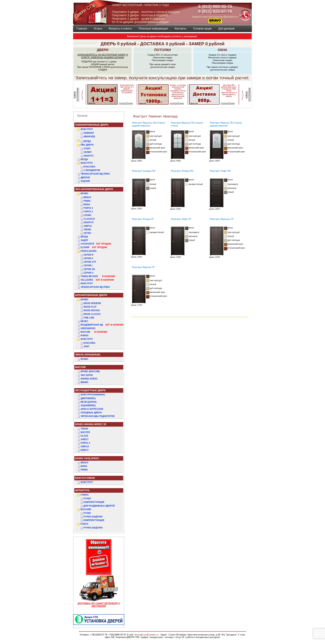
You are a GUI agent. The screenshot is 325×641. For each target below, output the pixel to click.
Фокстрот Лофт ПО (220, 170)
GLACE (84, 436)
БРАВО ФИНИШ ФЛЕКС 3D (90, 424)
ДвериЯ (85, 177)
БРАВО (84, 193)
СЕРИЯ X (88, 258)
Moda (86, 204)
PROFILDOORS (89, 251)
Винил (84, 382)
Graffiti (88, 222)
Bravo (87, 197)
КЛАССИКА (89, 166)
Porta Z (88, 211)
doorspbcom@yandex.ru (146, 634)
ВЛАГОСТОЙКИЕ (85, 478)
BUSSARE (86, 509)
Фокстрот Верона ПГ (143, 267)
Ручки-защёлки (92, 516)
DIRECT (85, 450)
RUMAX (85, 335)
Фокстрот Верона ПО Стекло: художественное (226, 124)
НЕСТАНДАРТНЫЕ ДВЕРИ (90, 390)
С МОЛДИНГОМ (91, 170)
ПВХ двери (87, 145)
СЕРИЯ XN (89, 269)
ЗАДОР (84, 240)
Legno (87, 215)
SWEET (85, 439)
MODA (84, 466)
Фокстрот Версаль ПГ (222, 219)
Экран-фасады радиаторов (97, 416)
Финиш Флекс (89, 378)
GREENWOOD (88, 328)
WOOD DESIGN (91, 310)
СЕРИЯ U (88, 273)
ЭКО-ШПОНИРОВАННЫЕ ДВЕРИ (94, 189)
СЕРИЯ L (88, 265)
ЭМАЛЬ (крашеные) (87, 354)
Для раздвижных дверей (99, 506)
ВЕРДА (87, 141)
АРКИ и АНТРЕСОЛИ (92, 409)
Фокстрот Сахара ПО (143, 170)
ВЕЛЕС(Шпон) (88, 402)
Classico (89, 219)
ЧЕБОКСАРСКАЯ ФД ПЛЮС (95, 174)
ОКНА (222, 50)
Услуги (98, 28)
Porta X (88, 208)
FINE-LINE (88, 317)
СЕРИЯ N (88, 255)
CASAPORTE (96, 244)
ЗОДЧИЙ (85, 181)
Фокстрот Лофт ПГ (181, 219)
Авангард (89, 136)
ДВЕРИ (102, 50)
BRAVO (84, 462)
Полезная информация (153, 28)
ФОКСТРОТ (87, 129)
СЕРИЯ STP (89, 262)
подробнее (126, 103)
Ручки (87, 498)
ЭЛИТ (86, 346)
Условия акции (202, 28)
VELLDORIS (97, 280)
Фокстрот (87, 283)
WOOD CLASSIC (92, 314)
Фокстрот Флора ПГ (143, 219)
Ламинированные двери (91, 124)
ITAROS (85, 495)
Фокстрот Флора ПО (182, 170)
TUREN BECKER (98, 276)
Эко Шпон (87, 375)
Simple (87, 226)
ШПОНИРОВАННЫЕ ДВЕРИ (91, 295)
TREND (84, 428)
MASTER (85, 432)
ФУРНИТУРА (82, 490)
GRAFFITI (88, 156)
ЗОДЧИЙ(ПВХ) (88, 405)
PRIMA (84, 469)
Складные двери (91, 412)
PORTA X (85, 443)
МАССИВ (94, 332)
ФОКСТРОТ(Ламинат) (93, 394)
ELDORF (94, 247)
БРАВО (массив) (90, 371)
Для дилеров (226, 28)
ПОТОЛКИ (162, 50)
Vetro (87, 233)
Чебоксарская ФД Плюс (95, 287)
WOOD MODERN (92, 303)
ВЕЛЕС (84, 321)
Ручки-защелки (92, 527)
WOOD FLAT (89, 307)
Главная (82, 28)
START (87, 148)
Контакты (180, 28)
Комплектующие (93, 502)
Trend (87, 229)
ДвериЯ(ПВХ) (88, 398)
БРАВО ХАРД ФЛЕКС (87, 458)
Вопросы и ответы (120, 28)
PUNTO (84, 524)
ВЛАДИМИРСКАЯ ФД (102, 325)
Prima (87, 201)
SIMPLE (85, 446)
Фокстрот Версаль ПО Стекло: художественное (149, 124)
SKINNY (87, 152)
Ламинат (88, 133)
